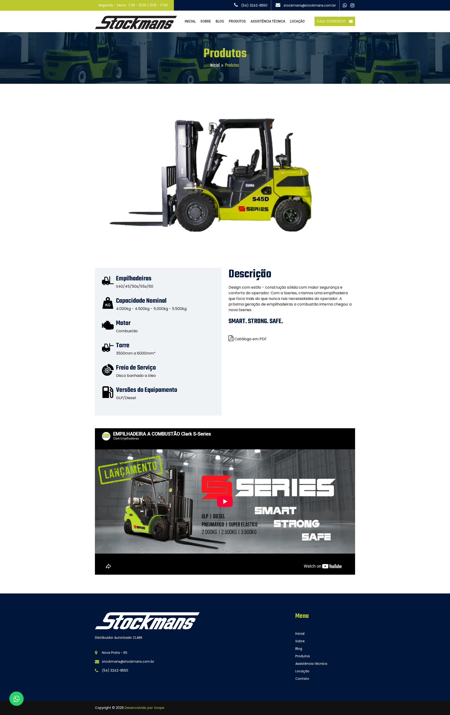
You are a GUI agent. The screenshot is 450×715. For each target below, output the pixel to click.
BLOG (220, 21)
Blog (298, 648)
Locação (302, 671)
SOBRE (205, 21)
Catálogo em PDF (250, 339)
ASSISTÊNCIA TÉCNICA (268, 21)
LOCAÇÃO (297, 21)
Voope (159, 707)
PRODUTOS (237, 21)
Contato (302, 678)
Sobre (300, 641)
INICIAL (190, 21)
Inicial (215, 65)
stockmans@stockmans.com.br (309, 5)
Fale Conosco (332, 21)
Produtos (302, 656)
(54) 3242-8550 (253, 5)
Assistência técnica (311, 663)
